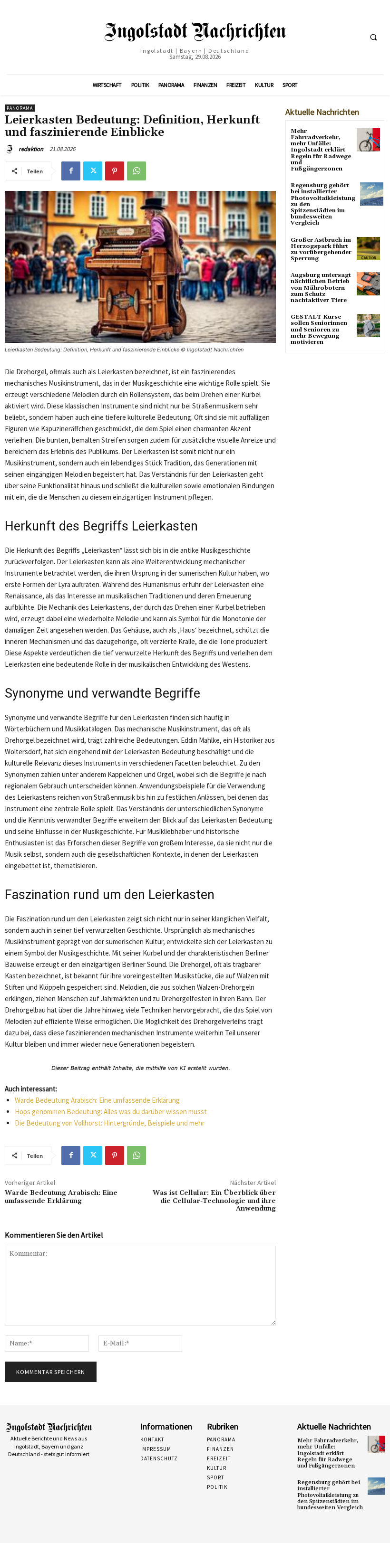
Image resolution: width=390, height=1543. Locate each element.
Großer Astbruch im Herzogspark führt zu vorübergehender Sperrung (321, 250)
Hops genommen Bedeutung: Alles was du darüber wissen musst (111, 1111)
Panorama (20, 108)
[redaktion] (11, 149)
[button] (373, 37)
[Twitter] (92, 170)
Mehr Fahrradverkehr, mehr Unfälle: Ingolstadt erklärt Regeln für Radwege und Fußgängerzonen (321, 150)
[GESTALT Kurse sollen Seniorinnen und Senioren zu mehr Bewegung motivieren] (368, 325)
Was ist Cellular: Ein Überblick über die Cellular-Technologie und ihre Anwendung (214, 1201)
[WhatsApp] (136, 170)
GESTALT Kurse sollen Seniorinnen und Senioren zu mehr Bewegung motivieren (319, 329)
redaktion (31, 149)
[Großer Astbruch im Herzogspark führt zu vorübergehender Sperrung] (368, 248)
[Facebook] (70, 170)
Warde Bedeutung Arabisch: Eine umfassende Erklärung (97, 1100)
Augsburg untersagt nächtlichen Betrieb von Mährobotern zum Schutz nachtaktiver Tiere (321, 288)
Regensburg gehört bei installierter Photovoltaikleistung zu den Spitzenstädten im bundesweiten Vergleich (330, 1495)
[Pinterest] (114, 170)
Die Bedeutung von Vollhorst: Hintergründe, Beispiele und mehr (110, 1122)
